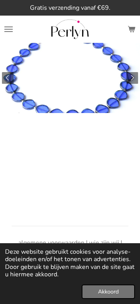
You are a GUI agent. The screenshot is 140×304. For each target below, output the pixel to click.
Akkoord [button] (108, 291)
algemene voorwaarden (51, 243)
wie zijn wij (104, 243)
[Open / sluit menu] (8, 29)
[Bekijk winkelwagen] (131, 29)
